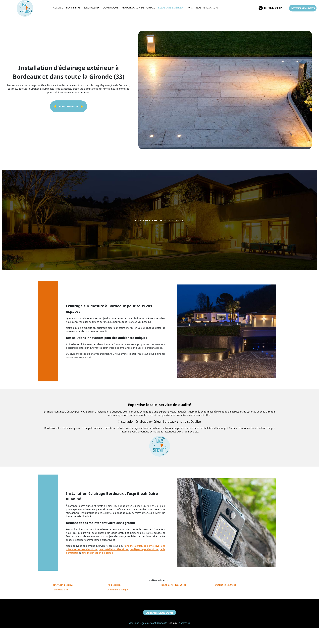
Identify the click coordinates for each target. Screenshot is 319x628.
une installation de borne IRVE (142, 545)
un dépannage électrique (144, 549)
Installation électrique (225, 584)
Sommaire (184, 623)
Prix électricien (114, 584)
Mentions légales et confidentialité (148, 623)
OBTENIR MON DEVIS (303, 8)
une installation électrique (113, 549)
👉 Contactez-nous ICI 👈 (68, 106)
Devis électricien (60, 589)
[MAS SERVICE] (26, 8)
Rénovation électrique (63, 584)
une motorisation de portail (97, 552)
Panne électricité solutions (173, 584)
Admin (173, 623)
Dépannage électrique (117, 589)
